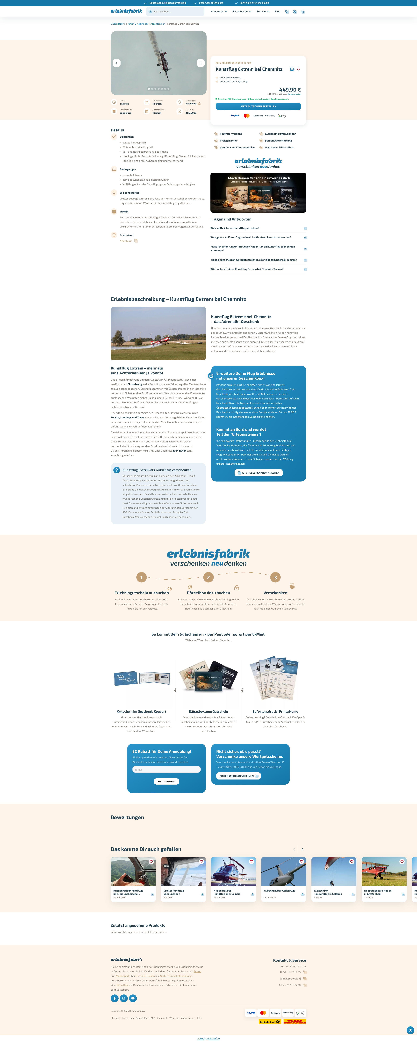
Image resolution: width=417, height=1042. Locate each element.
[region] (208, 3)
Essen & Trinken (145, 975)
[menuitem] (277, 11)
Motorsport (122, 975)
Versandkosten (294, 94)
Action (197, 971)
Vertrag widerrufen (208, 1038)
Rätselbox (122, 984)
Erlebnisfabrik (118, 23)
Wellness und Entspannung (175, 975)
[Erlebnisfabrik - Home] (126, 11)
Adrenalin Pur (158, 23)
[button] (149, 89)
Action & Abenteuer (138, 23)
